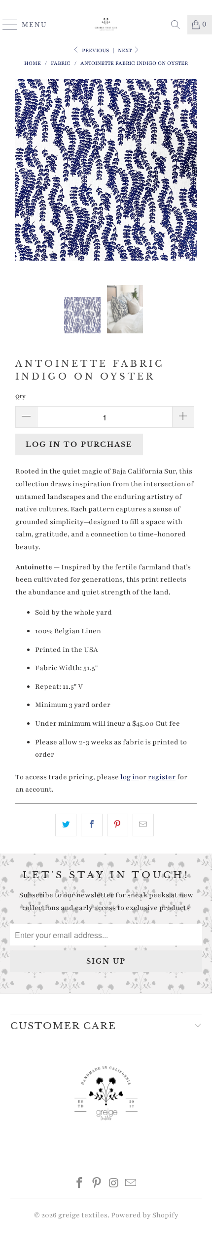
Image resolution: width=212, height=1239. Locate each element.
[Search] (175, 24)
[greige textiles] (106, 24)
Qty (20, 396)
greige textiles (82, 1215)
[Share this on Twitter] (65, 825)
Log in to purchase (79, 444)
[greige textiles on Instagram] (114, 1185)
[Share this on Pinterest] (117, 825)
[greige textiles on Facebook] (79, 1185)
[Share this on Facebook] (91, 825)
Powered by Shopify (144, 1215)
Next (125, 50)
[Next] (187, 182)
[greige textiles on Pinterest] (97, 1185)
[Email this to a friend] (143, 825)
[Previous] (25, 182)
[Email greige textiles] (131, 1185)
